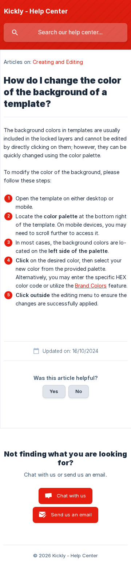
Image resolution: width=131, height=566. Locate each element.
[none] (36, 11)
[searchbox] (65, 32)
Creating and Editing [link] (58, 62)
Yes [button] (53, 391)
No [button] (78, 391)
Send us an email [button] (71, 514)
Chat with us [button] (71, 495)
